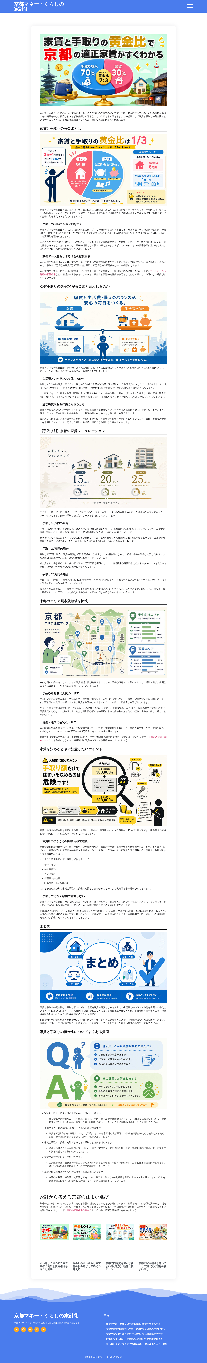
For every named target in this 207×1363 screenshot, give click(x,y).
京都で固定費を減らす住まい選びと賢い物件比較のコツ (119, 1266)
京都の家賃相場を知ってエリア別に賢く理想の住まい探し (152, 1266)
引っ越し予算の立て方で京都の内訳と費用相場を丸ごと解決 (54, 1266)
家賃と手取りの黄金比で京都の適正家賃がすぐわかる (133, 1324)
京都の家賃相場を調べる (79, 1210)
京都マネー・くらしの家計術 (39, 6)
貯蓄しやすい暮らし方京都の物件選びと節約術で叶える (87, 1266)
